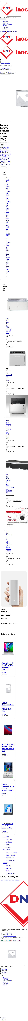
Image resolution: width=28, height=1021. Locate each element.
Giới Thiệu (5, 27)
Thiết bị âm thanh (7, 247)
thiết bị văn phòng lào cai (4, 159)
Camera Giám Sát (8, 179)
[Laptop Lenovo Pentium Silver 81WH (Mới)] (11, 965)
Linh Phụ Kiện (7, 213)
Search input (3, 17)
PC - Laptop (11, 73)
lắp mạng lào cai (4, 152)
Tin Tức (5, 26)
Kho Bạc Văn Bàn (7, 24)
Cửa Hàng (5, 23)
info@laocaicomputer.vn (10, 936)
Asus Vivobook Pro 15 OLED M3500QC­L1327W (7, 666)
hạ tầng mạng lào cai (5, 151)
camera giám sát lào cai (4, 147)
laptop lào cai (3, 154)
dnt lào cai (6, 150)
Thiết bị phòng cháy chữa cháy (8, 258)
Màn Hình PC (7, 227)
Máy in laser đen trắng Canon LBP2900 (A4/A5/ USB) (9, 326)
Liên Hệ (5, 28)
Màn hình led (7, 220)
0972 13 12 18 (8, 934)
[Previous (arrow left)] (0, 1017)
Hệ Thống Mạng (8, 186)
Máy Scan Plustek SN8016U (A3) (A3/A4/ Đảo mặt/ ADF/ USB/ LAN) (9, 429)
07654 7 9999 (8, 933)
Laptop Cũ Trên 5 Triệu (8, 205)
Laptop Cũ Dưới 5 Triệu (8, 194)
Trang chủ (2, 73)
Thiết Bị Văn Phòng (8, 268)
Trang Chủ (5, 21)
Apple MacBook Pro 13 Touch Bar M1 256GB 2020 (8, 747)
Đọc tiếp (4, 672)
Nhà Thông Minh (8, 233)
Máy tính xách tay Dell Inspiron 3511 (7, 826)
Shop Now (4, 618)
